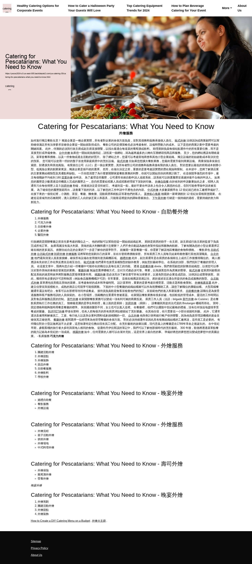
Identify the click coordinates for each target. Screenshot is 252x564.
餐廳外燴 (83, 270)
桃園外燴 (100, 274)
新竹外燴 (72, 299)
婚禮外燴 (125, 258)
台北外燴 (133, 315)
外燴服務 (71, 253)
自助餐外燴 (147, 266)
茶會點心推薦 (152, 193)
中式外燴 (152, 189)
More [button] (225, 8)
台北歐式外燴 (45, 253)
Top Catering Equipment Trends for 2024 (144, 8)
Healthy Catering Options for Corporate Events (38, 8)
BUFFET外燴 (56, 311)
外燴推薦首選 (203, 282)
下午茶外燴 (159, 198)
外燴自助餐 (162, 181)
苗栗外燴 (67, 177)
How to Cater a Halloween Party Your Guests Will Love (91, 8)
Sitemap (36, 541)
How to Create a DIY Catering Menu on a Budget (60, 520)
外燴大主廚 (99, 520)
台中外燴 (64, 152)
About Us (242, 8)
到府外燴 (66, 185)
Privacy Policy (39, 548)
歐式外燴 (180, 140)
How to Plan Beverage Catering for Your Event (188, 8)
